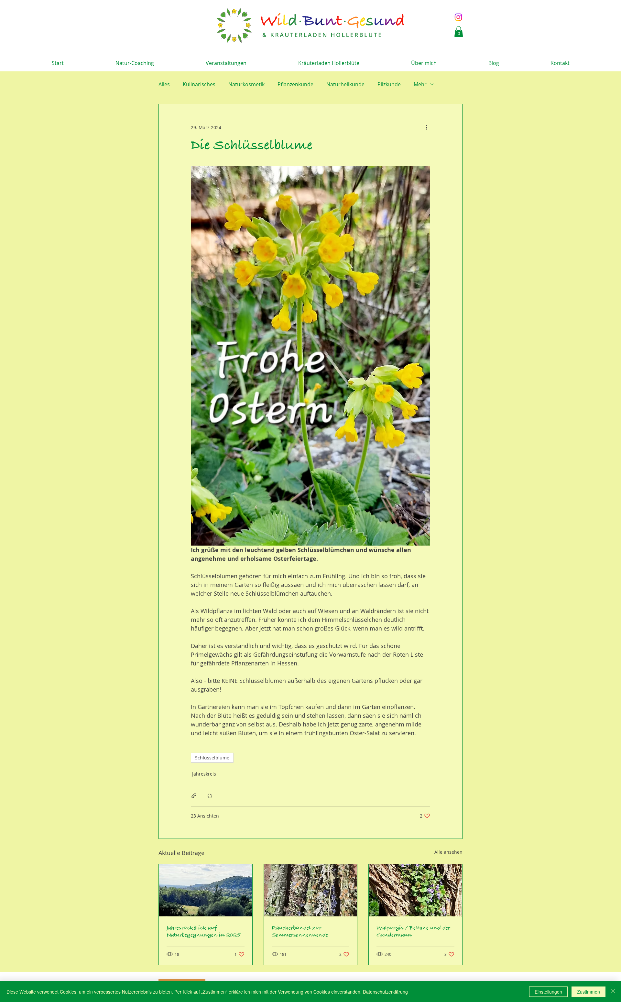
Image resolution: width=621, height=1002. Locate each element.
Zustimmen (588, 991)
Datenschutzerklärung (385, 991)
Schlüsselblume (212, 758)
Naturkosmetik (246, 84)
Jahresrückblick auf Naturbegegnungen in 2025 (203, 931)
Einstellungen (548, 991)
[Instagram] (458, 17)
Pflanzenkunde (295, 84)
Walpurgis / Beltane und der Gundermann (413, 931)
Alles (164, 84)
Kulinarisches (199, 84)
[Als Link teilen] (194, 796)
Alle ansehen (448, 852)
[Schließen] (613, 991)
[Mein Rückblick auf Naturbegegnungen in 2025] (205, 890)
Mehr (420, 84)
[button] (458, 31)
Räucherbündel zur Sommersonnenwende (300, 931)
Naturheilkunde (345, 84)
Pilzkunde (389, 84)
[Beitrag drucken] (210, 796)
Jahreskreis (204, 774)
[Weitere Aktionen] (426, 127)
